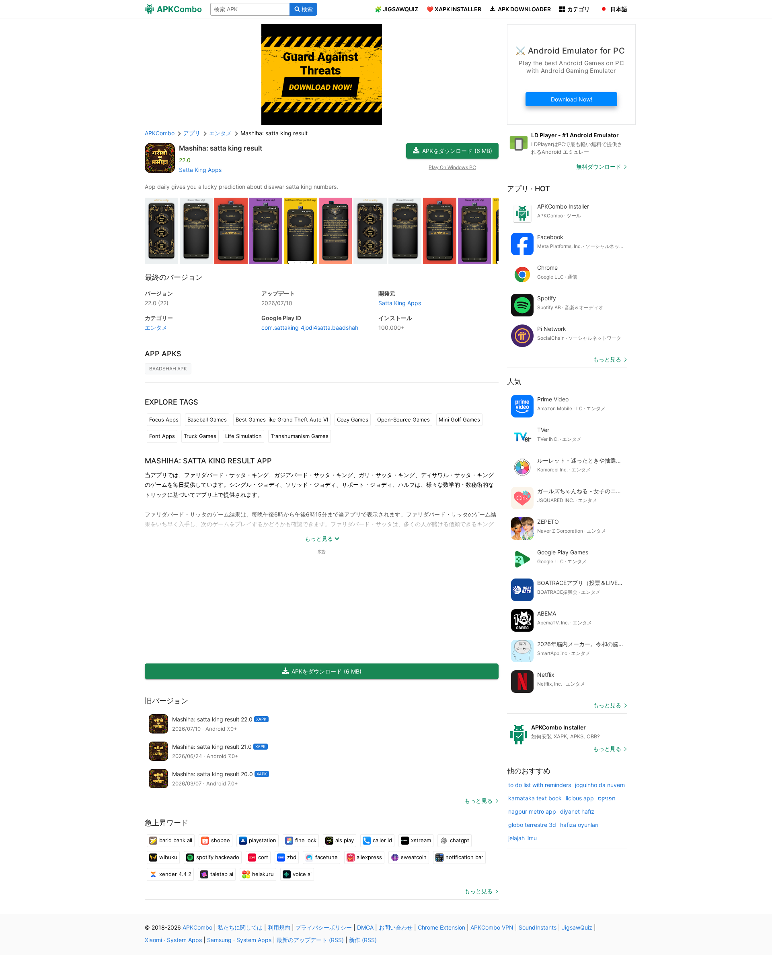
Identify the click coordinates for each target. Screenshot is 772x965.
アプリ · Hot (528, 188)
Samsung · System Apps (239, 939)
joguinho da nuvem (600, 784)
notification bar (464, 857)
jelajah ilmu (522, 838)
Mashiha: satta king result (220, 148)
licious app (580, 798)
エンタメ (156, 327)
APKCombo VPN (491, 927)
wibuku (168, 857)
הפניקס (607, 798)
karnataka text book (535, 798)
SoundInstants (537, 927)
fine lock (305, 840)
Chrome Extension (441, 927)
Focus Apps (164, 419)
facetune (326, 857)
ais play (344, 840)
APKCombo (160, 133)
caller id (382, 840)
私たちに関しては (240, 927)
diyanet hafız (577, 811)
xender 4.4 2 (175, 874)
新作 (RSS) (363, 939)
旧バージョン (166, 700)
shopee (220, 840)
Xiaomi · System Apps (173, 939)
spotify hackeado (217, 857)
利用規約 (279, 927)
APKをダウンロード (457, 150)
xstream (421, 840)
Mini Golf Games (459, 419)
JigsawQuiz (577, 927)
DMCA (365, 927)
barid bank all (175, 840)
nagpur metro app (532, 811)
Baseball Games (207, 419)
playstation (262, 840)
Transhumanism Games (300, 436)
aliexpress (369, 857)
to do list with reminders (539, 784)
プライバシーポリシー (324, 927)
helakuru (263, 874)
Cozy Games (352, 419)
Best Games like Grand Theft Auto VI (282, 419)
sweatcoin (414, 857)
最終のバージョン (174, 277)
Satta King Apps (200, 169)
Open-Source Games (403, 419)
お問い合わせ (396, 927)
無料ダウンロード (598, 166)
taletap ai (221, 874)
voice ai (302, 874)
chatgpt (459, 840)
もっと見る (478, 800)
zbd (291, 857)
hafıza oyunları (579, 824)
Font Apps (162, 436)
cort (263, 857)
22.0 (156, 303)
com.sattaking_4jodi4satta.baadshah (309, 327)
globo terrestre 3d (532, 824)
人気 (514, 381)
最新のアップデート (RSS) (310, 939)
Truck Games (200, 436)
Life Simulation (243, 436)
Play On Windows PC (452, 167)
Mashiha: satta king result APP (208, 461)
